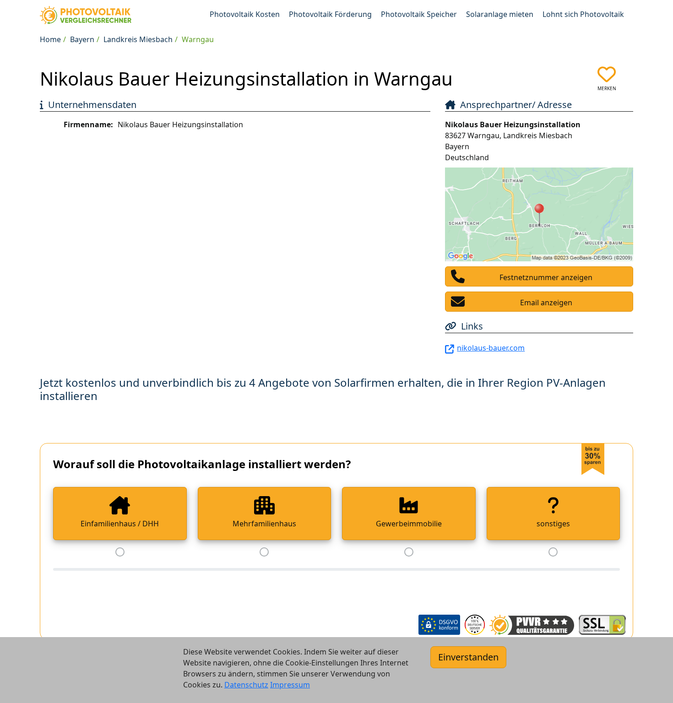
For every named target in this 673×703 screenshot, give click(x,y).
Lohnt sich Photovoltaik (583, 14)
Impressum (290, 685)
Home (50, 39)
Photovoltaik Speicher (419, 14)
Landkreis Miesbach (138, 39)
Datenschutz (246, 685)
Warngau (198, 39)
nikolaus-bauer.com (491, 348)
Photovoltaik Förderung (330, 14)
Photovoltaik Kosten (245, 14)
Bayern (82, 39)
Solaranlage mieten (499, 14)
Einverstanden (468, 657)
